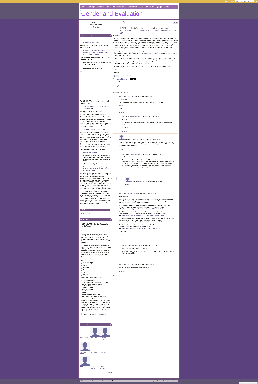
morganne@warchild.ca (150, 53)
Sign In (232, 1)
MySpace (118, 79)
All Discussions (117, 22)
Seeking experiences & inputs (168, 30)
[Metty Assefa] (85, 361)
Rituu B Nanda (131, 96)
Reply (121, 112)
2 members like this (126, 76)
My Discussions (128, 22)
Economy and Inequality (90, 152)
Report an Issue (162, 381)
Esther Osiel (93, 352)
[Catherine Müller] (85, 346)
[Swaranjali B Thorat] (105, 332)
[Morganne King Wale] (116, 32)
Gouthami (103, 352)
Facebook (126, 79)
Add (176, 22)
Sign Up (227, 1)
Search (256, 1)
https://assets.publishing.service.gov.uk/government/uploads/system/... (143, 228)
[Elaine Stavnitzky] (95, 361)
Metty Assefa (83, 366)
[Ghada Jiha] (95, 332)
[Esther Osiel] (95, 346)
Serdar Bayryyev (132, 193)
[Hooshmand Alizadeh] (105, 361)
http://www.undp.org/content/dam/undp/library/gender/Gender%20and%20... (141, 222)
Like (117, 76)
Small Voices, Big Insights (91, 42)
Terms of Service (173, 381)
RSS (114, 276)
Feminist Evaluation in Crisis (92, 129)
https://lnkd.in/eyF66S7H (99, 314)
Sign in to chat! (244, 382)
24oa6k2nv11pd (136, 139)
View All (109, 372)
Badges (153, 381)
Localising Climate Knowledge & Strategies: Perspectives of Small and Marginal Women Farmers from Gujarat (96, 168)
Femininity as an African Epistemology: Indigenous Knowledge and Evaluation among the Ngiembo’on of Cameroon (96, 52)
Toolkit (103, 129)
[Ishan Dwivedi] (85, 332)
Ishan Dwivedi (84, 337)
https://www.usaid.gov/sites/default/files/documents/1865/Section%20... (143, 209)
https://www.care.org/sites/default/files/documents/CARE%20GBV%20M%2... (144, 215)
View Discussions (127, 33)
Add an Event (86, 213)
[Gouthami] (105, 346)
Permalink (120, 96)
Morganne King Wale (133, 30)
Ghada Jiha (93, 337)
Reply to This (117, 86)
